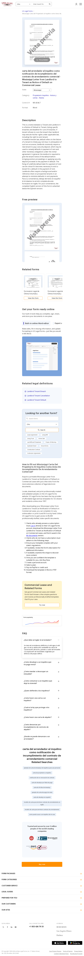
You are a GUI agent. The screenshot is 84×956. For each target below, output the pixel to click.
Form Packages (8, 873)
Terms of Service (68, 951)
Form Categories (9, 879)
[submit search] (50, 4)
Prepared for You (9, 898)
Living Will (45, 435)
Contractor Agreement (33, 453)
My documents (31, 535)
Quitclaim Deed (31, 446)
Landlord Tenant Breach (36, 391)
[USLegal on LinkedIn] (11, 927)
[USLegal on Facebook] (7, 927)
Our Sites (6, 910)
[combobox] (24, 4)
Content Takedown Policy (61, 954)
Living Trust (30, 438)
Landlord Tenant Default (36, 400)
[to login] (76, 4)
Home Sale (42, 438)
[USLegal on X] (3, 927)
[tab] (36, 323)
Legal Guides (7, 892)
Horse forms (44, 446)
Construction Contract (33, 449)
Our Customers (9, 904)
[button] (80, 4)
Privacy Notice (78, 951)
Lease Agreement (32, 435)
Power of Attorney (51, 442)
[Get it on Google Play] (75, 943)
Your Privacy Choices (55, 951)
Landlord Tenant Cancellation (38, 396)
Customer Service (9, 885)
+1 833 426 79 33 (36, 926)
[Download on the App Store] (59, 943)
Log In (33, 526)
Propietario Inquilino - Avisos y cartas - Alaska (44, 96)
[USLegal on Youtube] (15, 927)
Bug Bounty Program (76, 954)
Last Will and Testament (34, 442)
